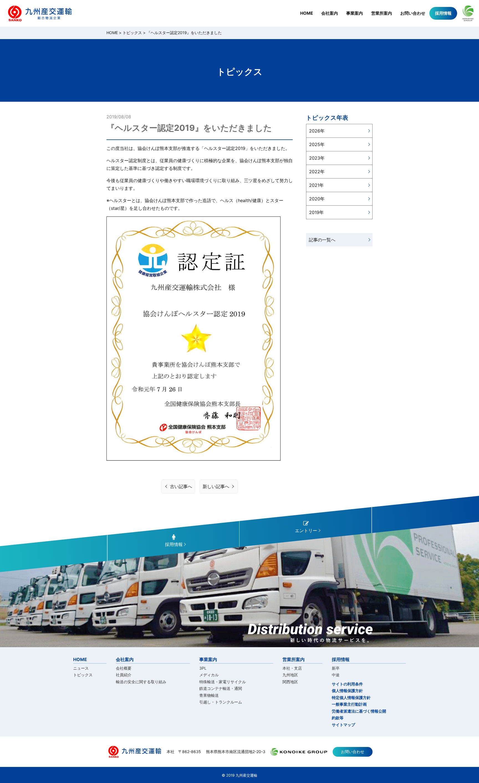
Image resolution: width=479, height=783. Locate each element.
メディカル (209, 674)
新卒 (336, 668)
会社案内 (329, 13)
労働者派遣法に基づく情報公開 (359, 711)
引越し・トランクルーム (220, 702)
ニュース (81, 668)
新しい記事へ (216, 486)
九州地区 (290, 674)
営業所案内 (381, 13)
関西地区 (290, 681)
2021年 (316, 185)
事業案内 (354, 13)
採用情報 (443, 13)
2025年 (317, 144)
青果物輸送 (209, 695)
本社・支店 (292, 668)
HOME (306, 13)
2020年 (317, 199)
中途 (336, 674)
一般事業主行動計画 (349, 704)
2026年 (317, 131)
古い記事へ (181, 486)
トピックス (132, 32)
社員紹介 (123, 674)
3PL (203, 668)
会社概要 (123, 668)
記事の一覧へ (322, 240)
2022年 (317, 171)
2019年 (316, 212)
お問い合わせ (412, 13)
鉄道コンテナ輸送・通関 (220, 688)
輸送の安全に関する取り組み (141, 681)
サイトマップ (343, 724)
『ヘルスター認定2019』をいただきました (184, 32)
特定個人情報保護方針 (351, 697)
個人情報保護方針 (347, 690)
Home (112, 32)
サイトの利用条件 (347, 684)
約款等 (337, 717)
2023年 (317, 158)
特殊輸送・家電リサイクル (222, 681)
